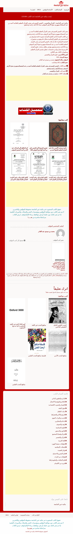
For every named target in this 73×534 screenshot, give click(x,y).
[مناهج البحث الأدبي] (58, 341)
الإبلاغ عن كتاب (35, 515)
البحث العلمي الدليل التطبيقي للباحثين (60, 326)
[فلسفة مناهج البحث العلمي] (37, 341)
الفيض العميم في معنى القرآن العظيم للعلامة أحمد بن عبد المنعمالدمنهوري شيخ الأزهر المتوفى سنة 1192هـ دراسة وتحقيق (58, 266)
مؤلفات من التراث (60, 457)
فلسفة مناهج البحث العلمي (37, 356)
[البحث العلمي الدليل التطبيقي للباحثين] (58, 310)
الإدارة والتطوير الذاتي (59, 398)
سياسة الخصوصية (25, 515)
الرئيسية (66, 10)
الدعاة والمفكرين (60, 421)
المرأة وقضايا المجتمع (59, 434)
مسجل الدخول (56, 292)
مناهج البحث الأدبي (60, 356)
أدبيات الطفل (61, 411)
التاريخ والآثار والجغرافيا (58, 415)
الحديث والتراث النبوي (59, 418)
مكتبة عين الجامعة (62, 23)
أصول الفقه (62, 408)
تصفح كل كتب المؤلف (16, 240)
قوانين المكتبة (14, 515)
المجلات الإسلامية (60, 447)
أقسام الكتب (58, 10)
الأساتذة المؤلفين (48, 10)
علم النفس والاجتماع (59, 454)
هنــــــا (30, 217)
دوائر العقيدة (62, 450)
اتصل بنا (33, 10)
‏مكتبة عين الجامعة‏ (60, 504)
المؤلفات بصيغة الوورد (59, 444)
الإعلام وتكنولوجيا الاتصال (58, 402)
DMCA (39, 10)
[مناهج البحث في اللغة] (37, 310)
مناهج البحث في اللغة (39, 325)
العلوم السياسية (61, 428)
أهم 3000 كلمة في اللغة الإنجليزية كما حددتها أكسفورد (17, 326)
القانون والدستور (60, 431)
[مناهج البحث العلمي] (16, 370)
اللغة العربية (62, 441)
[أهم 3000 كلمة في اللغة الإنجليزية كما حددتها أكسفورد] (16, 310)
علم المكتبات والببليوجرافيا (57, 460)
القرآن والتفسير (49, 23)
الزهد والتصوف (61, 424)
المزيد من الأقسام (60, 463)
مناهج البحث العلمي (18, 384)
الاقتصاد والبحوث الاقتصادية (57, 405)
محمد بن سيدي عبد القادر (50, 74)
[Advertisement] (37, 88)
